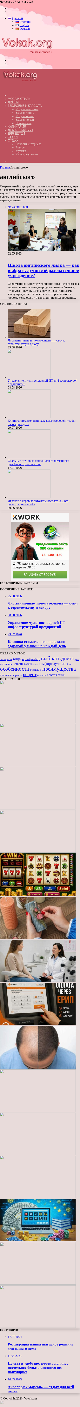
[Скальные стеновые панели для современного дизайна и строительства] (29, 457)
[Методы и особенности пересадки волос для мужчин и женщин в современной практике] (38, 1067)
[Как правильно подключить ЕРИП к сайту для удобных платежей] (38, 1024)
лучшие (59, 664)
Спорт (13, 137)
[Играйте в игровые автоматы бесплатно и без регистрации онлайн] (29, 497)
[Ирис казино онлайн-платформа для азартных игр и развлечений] (38, 1197)
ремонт (18, 675)
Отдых (13, 140)
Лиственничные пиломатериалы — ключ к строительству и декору (36, 342)
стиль (61, 675)
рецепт (30, 674)
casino (3, 659)
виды (17, 659)
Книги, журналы (27, 154)
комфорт (45, 664)
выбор (35, 659)
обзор (68, 664)
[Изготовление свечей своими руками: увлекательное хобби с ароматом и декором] (38, 938)
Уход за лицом (25, 112)
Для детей (16, 133)
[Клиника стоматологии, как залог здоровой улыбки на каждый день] (29, 417)
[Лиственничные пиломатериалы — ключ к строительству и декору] (29, 337)
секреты (41, 675)
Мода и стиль (19, 98)
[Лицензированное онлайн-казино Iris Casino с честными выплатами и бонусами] (38, 1283)
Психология (23, 123)
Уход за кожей (25, 119)
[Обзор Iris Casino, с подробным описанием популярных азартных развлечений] (38, 1154)
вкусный (26, 659)
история (18, 663)
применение (7, 675)
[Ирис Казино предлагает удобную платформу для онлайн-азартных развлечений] (38, 1110)
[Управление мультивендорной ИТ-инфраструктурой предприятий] (29, 377)
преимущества (59, 669)
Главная (5, 167)
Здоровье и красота (25, 105)
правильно (36, 670)
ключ (35, 664)
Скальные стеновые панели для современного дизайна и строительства (38, 462)
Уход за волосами (27, 109)
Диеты (13, 102)
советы (52, 675)
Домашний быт (20, 130)
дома (77, 659)
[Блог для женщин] (27, 53)
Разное (20, 147)
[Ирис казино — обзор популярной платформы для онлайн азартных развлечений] (38, 1240)
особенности (14, 669)
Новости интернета (28, 144)
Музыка (21, 151)
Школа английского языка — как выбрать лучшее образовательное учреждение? (43, 270)
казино (28, 663)
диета (67, 658)
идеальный (6, 664)
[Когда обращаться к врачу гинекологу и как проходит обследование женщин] (38, 981)
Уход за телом (25, 116)
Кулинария (17, 126)
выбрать (51, 658)
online (9, 659)
